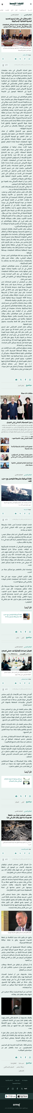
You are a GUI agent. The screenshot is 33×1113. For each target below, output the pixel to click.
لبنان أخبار (21, 384)
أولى (22, 636)
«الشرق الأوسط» (25, 848)
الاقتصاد (7, 8)
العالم (16, 8)
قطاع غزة (13, 1062)
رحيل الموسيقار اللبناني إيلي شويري (19, 421)
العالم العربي (28, 13)
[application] (16, 1004)
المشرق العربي (15, 13)
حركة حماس (20, 1066)
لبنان (17, 636)
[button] (16, 1004)
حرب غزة (21, 1062)
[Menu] (31, 3)
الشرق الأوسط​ (23, 8)
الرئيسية (30, 8)
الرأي (12, 8)
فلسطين (21, 1069)
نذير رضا (26, 508)
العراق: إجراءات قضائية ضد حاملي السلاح (17, 649)
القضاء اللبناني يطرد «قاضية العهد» (22, 437)
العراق (17, 801)
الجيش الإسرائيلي (9, 1066)
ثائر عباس (25, 53)
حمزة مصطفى (24, 677)
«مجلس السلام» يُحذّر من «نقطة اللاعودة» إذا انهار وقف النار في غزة (19, 815)
